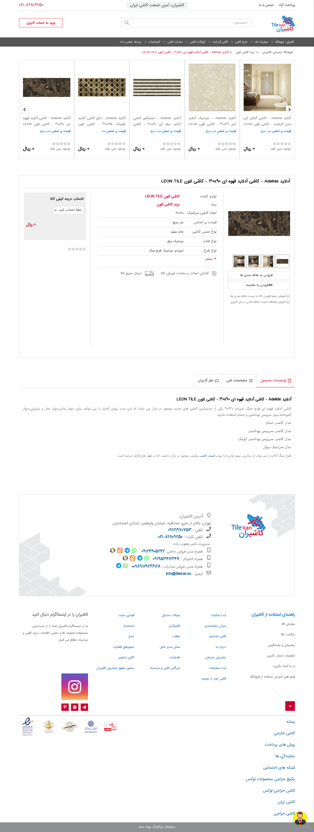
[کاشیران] (277, 24)
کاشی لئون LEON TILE (162, 196)
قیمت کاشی (207, 455)
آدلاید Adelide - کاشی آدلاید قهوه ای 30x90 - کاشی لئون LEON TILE (46, 124)
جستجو (127, 22)
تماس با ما (266, 5)
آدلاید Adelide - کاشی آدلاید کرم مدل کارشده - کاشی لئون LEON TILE (267, 124)
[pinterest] (65, 707)
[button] (24, 109)
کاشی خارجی (284, 733)
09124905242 (153, 551)
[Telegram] (84, 707)
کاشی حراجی (284, 813)
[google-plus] (74, 707)
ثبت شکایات (218, 615)
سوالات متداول (171, 615)
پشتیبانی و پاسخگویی (281, 645)
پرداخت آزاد (287, 5)
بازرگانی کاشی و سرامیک (165, 668)
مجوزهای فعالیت (123, 647)
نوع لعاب (209, 241)
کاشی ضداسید (217, 636)
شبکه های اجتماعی (279, 767)
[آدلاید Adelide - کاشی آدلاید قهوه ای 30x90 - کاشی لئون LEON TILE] (259, 223)
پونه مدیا (145, 827)
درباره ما (221, 647)
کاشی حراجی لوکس (279, 790)
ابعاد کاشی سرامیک (201, 213)
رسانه (290, 721)
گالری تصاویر (126, 657)
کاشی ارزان (286, 802)
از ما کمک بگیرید (284, 666)
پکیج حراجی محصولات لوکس (270, 779)
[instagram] (74, 686)
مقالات (176, 636)
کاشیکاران (174, 625)
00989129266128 (146, 566)
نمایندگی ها (285, 756)
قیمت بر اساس (281, 131)
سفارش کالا (288, 624)
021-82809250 (31, 5)
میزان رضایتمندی (215, 625)
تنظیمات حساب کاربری (281, 655)
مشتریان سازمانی (215, 657)
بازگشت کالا (288, 634)
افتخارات (174, 657)
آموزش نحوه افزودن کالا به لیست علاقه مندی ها (258, 296)
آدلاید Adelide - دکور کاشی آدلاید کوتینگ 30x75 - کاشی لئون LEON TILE (102, 124)
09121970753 (179, 530)
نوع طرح (210, 251)
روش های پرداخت (280, 744)
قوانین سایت (126, 615)
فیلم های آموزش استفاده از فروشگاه (272, 676)
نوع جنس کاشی (204, 232)
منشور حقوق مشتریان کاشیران (115, 668)
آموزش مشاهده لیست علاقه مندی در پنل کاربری (257, 301)
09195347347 (166, 559)
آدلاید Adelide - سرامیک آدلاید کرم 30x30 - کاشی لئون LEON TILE (212, 124)
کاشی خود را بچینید (213, 678)
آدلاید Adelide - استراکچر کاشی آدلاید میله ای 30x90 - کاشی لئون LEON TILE (157, 124)
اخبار (131, 636)
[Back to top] (290, 706)
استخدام (128, 625)
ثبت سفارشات (217, 668)
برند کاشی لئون (168, 204)
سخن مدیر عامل (170, 647)
